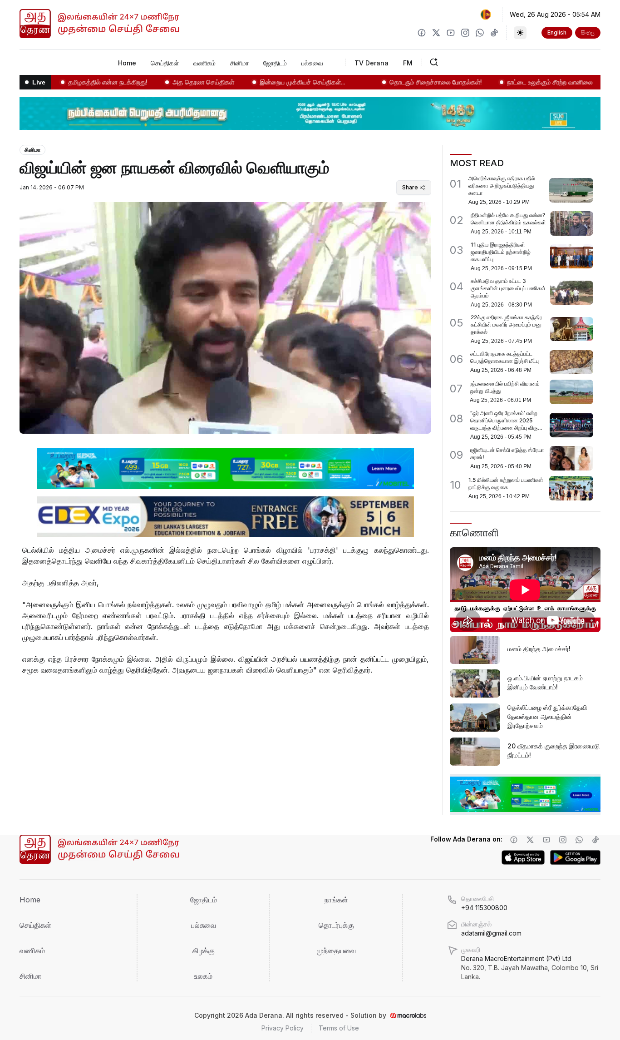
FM (408, 63)
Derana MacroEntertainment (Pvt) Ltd (529, 968)
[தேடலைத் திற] (462, 62)
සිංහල (588, 32)
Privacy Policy (282, 1028)
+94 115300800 (484, 907)
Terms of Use (339, 1028)
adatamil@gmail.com (491, 933)
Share (410, 187)
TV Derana (371, 63)
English (556, 32)
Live (38, 82)
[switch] (520, 32)
